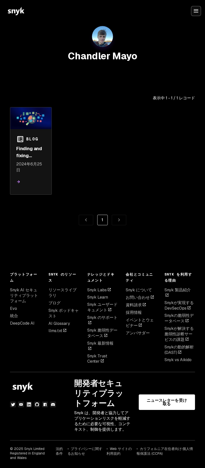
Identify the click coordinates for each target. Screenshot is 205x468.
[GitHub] (37, 404)
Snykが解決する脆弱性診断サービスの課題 (179, 334)
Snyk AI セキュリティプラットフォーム (24, 295)
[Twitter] (13, 404)
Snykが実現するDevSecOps (179, 305)
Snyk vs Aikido (178, 359)
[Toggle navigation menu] (196, 11)
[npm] (45, 404)
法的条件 (59, 451)
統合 (14, 315)
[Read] (18, 181)
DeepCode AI (22, 323)
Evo (13, 308)
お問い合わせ (138, 297)
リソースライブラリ (62, 292)
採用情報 (134, 312)
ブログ (54, 303)
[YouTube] (21, 404)
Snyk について (139, 290)
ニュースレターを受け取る (167, 402)
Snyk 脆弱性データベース (102, 333)
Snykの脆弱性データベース (179, 318)
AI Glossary (59, 323)
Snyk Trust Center (97, 358)
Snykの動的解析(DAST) (179, 349)
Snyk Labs (97, 290)
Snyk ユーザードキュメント (102, 307)
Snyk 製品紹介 (177, 290)
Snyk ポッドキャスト (63, 313)
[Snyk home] (16, 11)
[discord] (53, 404)
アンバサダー (138, 333)
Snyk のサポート (102, 317)
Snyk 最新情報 (100, 343)
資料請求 (134, 305)
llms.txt (55, 330)
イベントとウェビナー (140, 322)
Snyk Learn (97, 297)
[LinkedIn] (29, 404)
